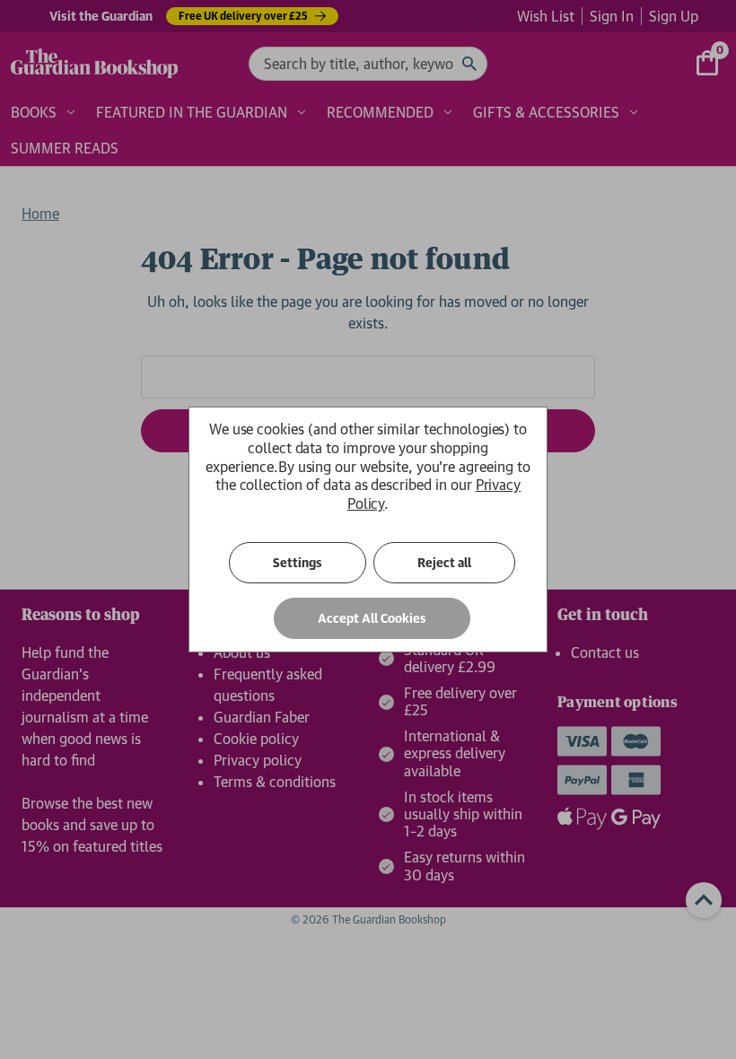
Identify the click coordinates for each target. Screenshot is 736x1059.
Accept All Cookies (372, 618)
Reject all (444, 563)
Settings (297, 563)
